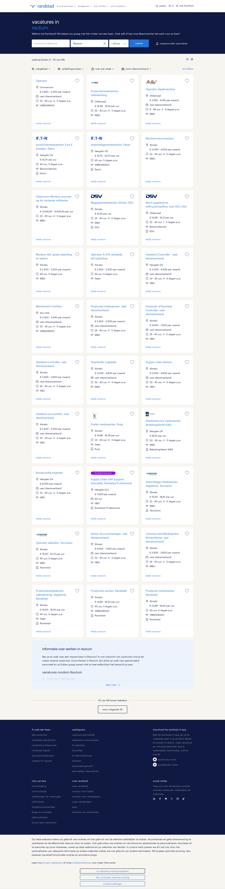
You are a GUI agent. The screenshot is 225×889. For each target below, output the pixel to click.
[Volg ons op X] (172, 798)
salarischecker (40, 817)
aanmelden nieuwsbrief (85, 771)
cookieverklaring (81, 862)
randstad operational (43, 740)
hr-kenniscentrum (82, 755)
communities (39, 791)
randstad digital (41, 750)
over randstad (117, 6)
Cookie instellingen (112, 884)
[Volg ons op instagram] (178, 798)
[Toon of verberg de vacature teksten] (189, 60)
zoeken (139, 43)
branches (77, 750)
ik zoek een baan (65, 6)
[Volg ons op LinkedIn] (155, 798)
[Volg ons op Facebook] (161, 798)
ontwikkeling (39, 786)
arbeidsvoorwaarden (43, 806)
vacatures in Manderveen (61, 678)
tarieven (76, 760)
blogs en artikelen (42, 812)
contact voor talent (83, 791)
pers (74, 806)
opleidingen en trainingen (46, 796)
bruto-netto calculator (44, 822)
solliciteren (38, 801)
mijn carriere (39, 780)
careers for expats (42, 760)
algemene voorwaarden (85, 740)
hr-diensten (78, 745)
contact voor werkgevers (86, 796)
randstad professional (44, 745)
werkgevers (83, 6)
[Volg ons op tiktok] (184, 798)
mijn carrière (100, 6)
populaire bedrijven (43, 755)
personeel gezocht (82, 766)
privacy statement (52, 862)
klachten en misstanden (85, 812)
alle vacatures (39, 734)
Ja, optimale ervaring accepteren (112, 871)
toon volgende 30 (112, 709)
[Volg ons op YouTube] (166, 798)
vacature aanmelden (83, 734)
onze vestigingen (81, 801)
